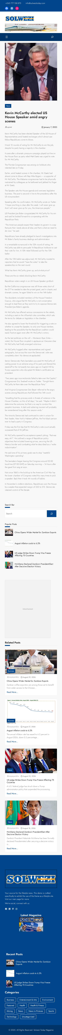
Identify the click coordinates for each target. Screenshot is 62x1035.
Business (11, 671)
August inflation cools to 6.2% (27, 543)
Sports (51, 1011)
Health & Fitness (37, 1005)
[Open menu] (6, 37)
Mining (10, 1011)
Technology (11, 1016)
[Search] (51, 513)
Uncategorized (28, 1016)
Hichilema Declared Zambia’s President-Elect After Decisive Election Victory (34, 565)
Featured (10, 1005)
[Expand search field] (52, 37)
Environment (47, 999)
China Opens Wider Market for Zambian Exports (35, 532)
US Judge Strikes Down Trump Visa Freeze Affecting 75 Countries (33, 554)
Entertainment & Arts (28, 999)
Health (22, 1005)
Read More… (12, 692)
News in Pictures (36, 1011)
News (8, 106)
